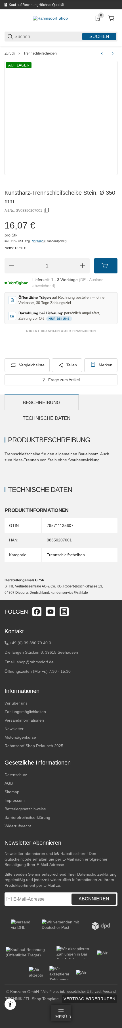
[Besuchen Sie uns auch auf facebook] (36, 611)
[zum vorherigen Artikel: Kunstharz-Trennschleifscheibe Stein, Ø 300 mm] (102, 53)
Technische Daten (46, 418)
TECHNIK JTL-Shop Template (32, 998)
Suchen (99, 36)
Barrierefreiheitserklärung (27, 817)
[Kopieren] (46, 210)
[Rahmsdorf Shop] (50, 18)
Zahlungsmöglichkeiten (25, 711)
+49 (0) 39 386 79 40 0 (30, 643)
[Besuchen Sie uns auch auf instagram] (64, 611)
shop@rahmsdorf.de (35, 662)
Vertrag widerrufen (89, 998)
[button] (112, 598)
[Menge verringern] (11, 266)
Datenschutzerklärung (97, 874)
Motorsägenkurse (20, 737)
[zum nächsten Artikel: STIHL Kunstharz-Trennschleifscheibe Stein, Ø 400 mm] (112, 53)
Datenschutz (16, 774)
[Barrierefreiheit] (10, 1004)
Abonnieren (94, 898)
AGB (9, 783)
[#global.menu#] (11, 18)
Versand (38, 241)
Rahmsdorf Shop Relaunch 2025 (34, 746)
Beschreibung (41, 402)
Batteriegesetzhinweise (25, 809)
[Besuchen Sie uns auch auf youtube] (50, 611)
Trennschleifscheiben (40, 53)
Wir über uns (16, 703)
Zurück (10, 53)
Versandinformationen (24, 720)
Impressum (15, 800)
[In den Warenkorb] (105, 265)
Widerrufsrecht (18, 826)
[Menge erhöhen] (82, 266)
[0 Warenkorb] (111, 18)
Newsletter (14, 728)
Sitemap (12, 792)
